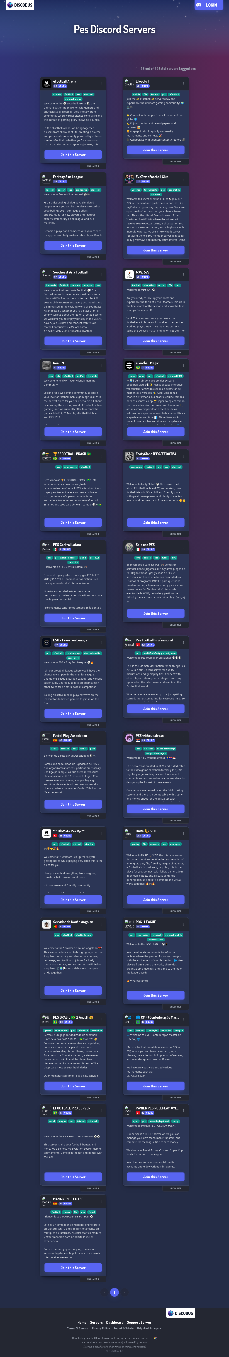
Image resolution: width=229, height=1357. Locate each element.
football (69, 94)
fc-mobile (92, 376)
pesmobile (97, 1030)
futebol (139, 1030)
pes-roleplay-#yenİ (159, 1121)
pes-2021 (94, 557)
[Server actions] (101, 84)
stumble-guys (73, 653)
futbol (165, 557)
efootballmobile (83, 935)
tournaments (150, 189)
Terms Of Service (77, 1328)
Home (82, 1322)
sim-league (81, 189)
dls (58, 376)
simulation (149, 285)
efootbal (89, 844)
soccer (61, 189)
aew (174, 557)
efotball (77, 844)
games (48, 1030)
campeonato (70, 467)
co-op (132, 376)
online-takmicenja (166, 748)
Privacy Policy (101, 1328)
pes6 (92, 748)
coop (141, 376)
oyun (135, 1121)
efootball (88, 94)
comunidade (61, 1030)
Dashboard (114, 1322)
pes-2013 (73, 562)
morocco (154, 844)
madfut (80, 376)
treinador (166, 1030)
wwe (138, 557)
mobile (136, 94)
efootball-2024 (155, 939)
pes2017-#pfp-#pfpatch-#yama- (159, 653)
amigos (62, 1121)
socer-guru (73, 657)
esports (57, 94)
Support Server (139, 1322)
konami (154, 94)
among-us (175, 844)
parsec (147, 557)
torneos (65, 748)
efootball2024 (175, 376)
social (54, 748)
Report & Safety (123, 1328)
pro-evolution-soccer (65, 557)
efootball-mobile (92, 653)
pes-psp (179, 1030)
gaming (135, 844)
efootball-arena (73, 99)
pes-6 (83, 557)
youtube (136, 189)
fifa (145, 94)
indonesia (51, 285)
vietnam (76, 285)
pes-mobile (174, 189)
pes (78, 94)
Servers (96, 1322)
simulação (152, 1030)
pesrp (176, 1121)
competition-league (156, 753)
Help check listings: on (149, 1328)
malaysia (88, 285)
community (136, 467)
